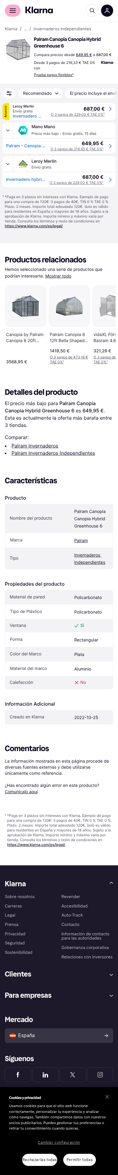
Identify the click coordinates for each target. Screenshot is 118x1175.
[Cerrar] (107, 1096)
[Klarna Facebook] (18, 1074)
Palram (81, 540)
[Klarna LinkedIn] (45, 1074)
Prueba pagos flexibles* (54, 74)
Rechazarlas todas (39, 1160)
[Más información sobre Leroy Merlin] (8, 164)
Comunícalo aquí (21, 791)
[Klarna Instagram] (100, 1074)
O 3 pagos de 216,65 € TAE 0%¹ (77, 149)
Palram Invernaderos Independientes (53, 453)
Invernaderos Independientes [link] (62, 29)
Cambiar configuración (59, 1142)
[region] (59, 1131)
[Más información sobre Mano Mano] (8, 130)
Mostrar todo (58, 276)
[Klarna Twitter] (73, 1074)
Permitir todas (80, 1160)
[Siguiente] (105, 324)
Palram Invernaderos (34, 446)
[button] (18, 49)
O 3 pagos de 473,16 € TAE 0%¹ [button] (69, 359)
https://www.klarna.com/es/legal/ (34, 226)
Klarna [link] (11, 29)
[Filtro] (9, 93)
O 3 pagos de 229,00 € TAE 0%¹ (78, 114)
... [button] (25, 29)
